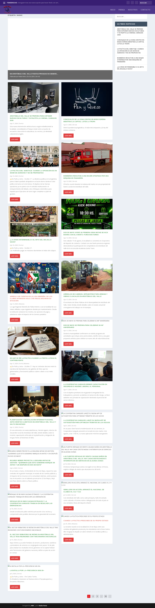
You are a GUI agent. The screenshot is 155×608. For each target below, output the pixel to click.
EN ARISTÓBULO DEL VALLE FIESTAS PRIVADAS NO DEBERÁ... (34, 74)
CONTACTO (145, 10)
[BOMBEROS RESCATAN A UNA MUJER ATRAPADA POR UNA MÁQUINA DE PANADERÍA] (87, 157)
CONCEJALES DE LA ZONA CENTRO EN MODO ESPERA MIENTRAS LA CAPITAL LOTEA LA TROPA (130, 42)
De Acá (38, 76)
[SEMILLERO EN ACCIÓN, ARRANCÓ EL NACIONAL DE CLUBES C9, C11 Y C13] (87, 484)
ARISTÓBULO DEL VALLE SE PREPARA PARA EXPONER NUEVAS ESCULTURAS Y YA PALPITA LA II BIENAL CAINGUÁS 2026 (33, 118)
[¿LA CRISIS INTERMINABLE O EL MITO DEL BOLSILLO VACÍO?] (33, 221)
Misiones (21, 304)
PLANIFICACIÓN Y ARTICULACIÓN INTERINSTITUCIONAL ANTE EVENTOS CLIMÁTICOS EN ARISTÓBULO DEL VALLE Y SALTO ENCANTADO (33, 422)
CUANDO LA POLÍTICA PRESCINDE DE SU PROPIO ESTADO (85, 520)
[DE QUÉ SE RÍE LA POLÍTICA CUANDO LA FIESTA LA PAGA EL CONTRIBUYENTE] (33, 341)
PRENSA (122, 10)
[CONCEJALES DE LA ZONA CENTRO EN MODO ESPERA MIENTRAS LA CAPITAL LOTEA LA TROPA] (87, 99)
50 (105, 596)
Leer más (14, 139)
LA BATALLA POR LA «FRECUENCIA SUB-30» (27, 570)
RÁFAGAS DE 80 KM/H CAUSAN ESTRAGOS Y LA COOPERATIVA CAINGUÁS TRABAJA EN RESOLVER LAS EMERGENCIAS (31, 503)
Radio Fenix (22, 76)
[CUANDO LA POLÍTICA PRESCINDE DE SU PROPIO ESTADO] (87, 516)
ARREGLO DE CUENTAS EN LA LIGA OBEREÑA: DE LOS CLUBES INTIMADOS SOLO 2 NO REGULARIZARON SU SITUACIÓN (31, 299)
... (101, 596)
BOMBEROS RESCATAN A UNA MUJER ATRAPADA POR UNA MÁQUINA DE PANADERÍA (130, 60)
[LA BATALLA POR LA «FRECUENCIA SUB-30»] (33, 566)
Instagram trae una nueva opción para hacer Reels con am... (38, 3)
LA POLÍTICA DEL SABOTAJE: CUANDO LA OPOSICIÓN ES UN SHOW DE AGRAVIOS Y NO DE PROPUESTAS (130, 51)
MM (32, 606)
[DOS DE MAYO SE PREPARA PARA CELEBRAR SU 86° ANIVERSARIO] (87, 321)
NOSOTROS (132, 10)
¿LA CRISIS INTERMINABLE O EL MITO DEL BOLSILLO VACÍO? (130, 68)
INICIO (112, 10)
